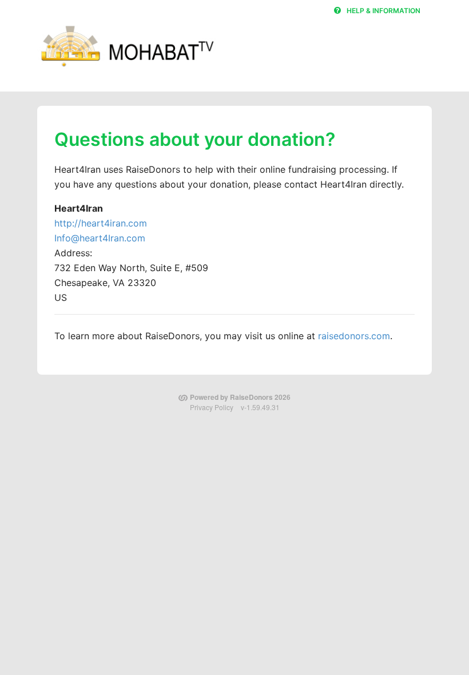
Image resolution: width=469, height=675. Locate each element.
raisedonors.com (354, 336)
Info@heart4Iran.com (99, 238)
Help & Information (383, 10)
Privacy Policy (211, 407)
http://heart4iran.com (100, 223)
